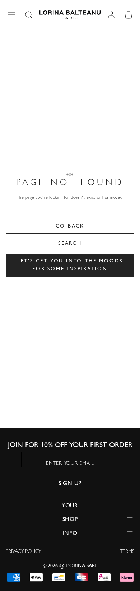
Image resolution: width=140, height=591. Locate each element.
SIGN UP (70, 484)
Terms (127, 551)
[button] (11, 14)
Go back (70, 226)
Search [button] (70, 243)
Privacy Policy (23, 551)
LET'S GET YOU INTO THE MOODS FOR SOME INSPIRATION (70, 265)
